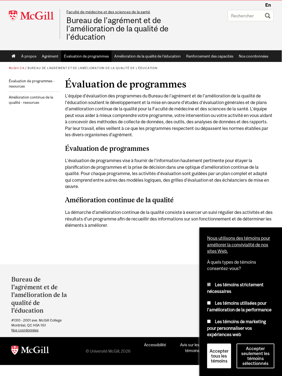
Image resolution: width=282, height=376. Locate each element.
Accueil (13, 56)
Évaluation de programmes (86, 56)
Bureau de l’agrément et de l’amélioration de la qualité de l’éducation (117, 28)
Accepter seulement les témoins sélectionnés (255, 356)
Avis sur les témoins (189, 347)
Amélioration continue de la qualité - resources (31, 100)
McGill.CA (16, 68)
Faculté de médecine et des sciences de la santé (108, 12)
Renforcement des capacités (209, 56)
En (268, 5)
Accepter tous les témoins (219, 355)
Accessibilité (155, 344)
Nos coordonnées (253, 56)
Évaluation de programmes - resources (32, 83)
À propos (28, 56)
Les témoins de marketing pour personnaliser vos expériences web (236, 328)
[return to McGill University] (30, 351)
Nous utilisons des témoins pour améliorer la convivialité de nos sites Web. (238, 245)
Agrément (50, 56)
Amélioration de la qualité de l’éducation (147, 56)
